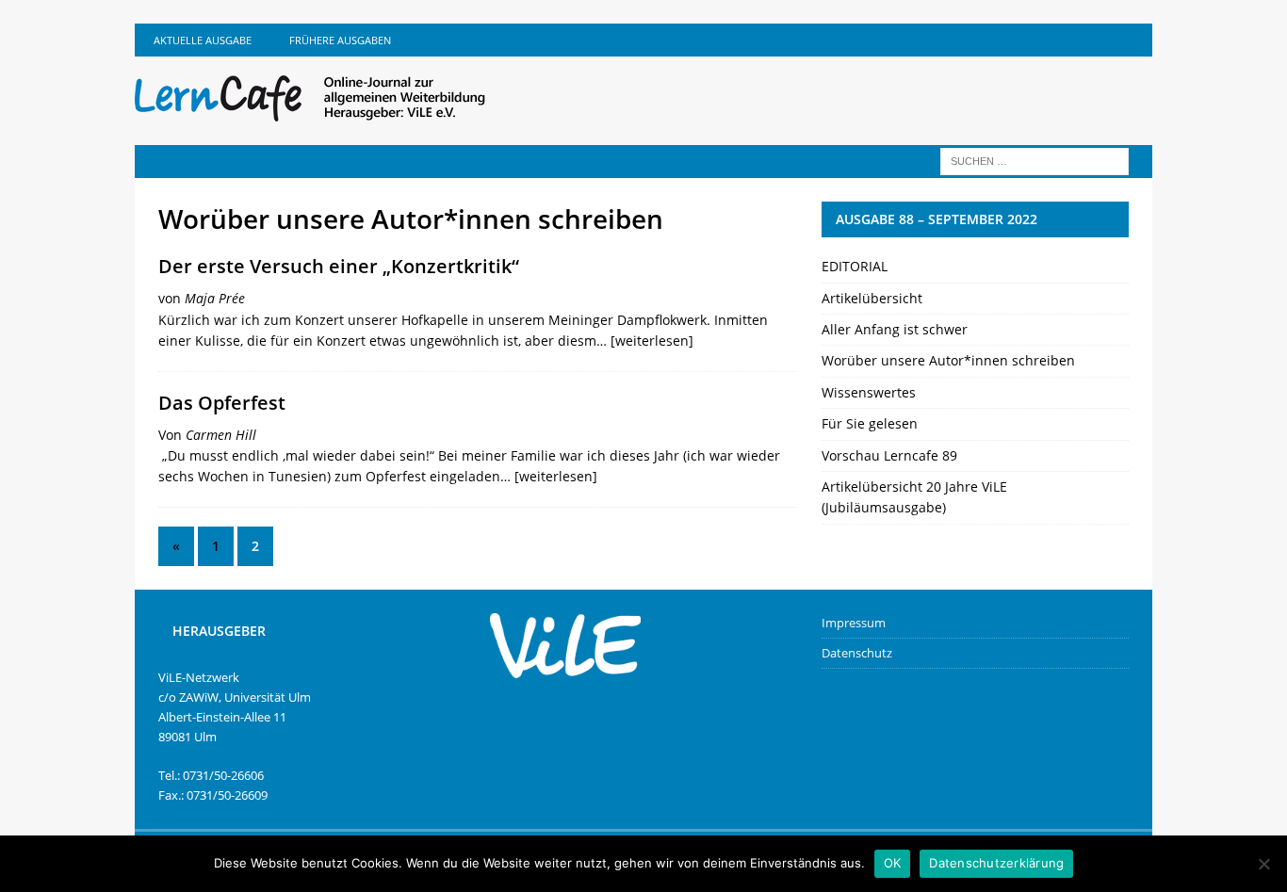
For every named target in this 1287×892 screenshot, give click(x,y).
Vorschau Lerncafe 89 (889, 455)
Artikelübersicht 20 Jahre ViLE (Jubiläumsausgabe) (914, 497)
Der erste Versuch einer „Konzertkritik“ (338, 266)
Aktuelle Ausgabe (203, 40)
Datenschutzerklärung (996, 862)
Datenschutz (857, 652)
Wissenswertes (869, 392)
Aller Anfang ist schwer (895, 329)
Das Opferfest (221, 402)
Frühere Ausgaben (340, 40)
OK (893, 862)
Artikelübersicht (872, 298)
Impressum (854, 622)
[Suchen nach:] (1034, 160)
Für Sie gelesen (870, 423)
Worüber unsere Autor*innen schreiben (948, 360)
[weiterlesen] (652, 340)
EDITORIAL (855, 266)
